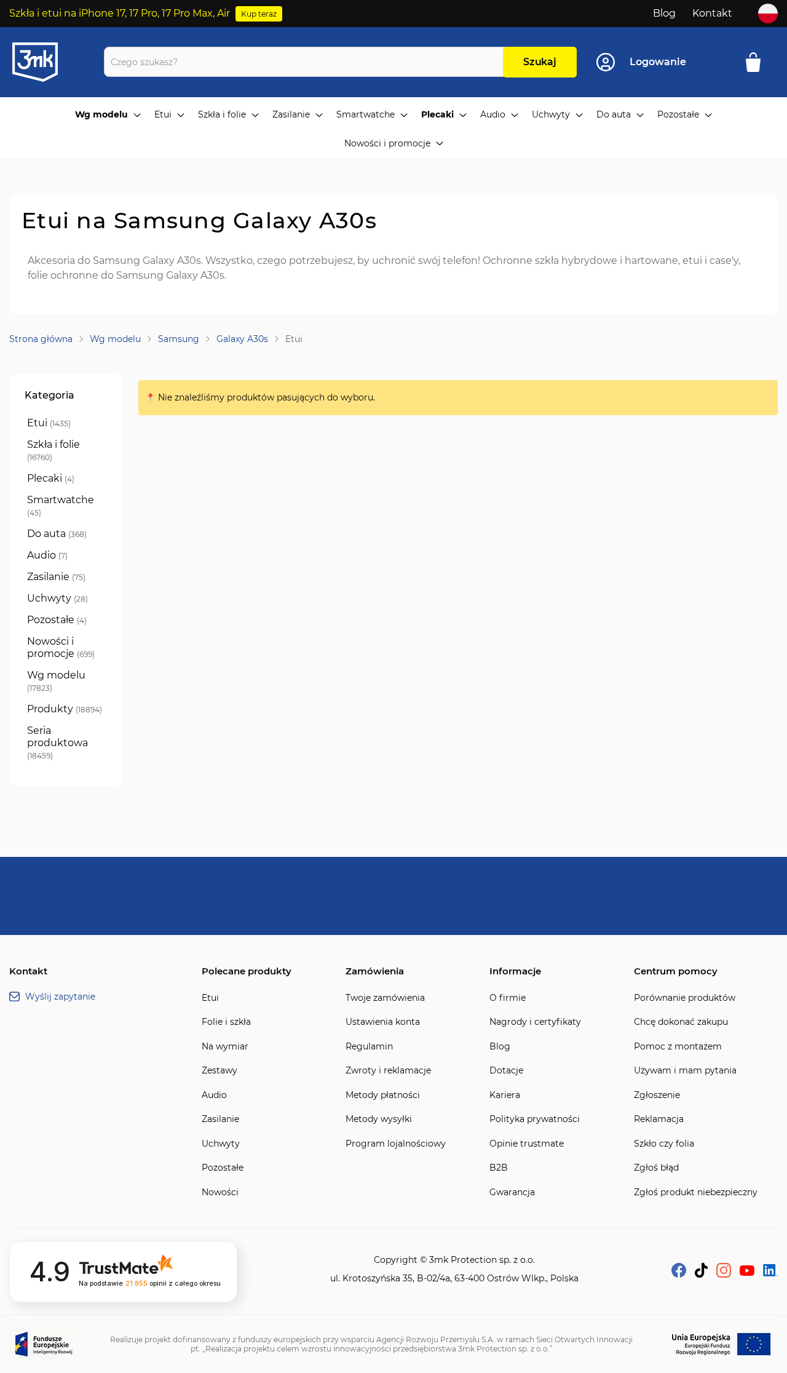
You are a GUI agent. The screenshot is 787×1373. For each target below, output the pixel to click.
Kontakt (712, 13)
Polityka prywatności (534, 1119)
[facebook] (678, 1274)
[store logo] (46, 62)
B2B (498, 1168)
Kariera (504, 1095)
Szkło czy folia (664, 1144)
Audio (214, 1095)
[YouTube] (747, 1272)
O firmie (507, 998)
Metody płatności (383, 1095)
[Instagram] (723, 1274)
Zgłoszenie (657, 1095)
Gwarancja (512, 1192)
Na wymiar (225, 1046)
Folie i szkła (226, 1022)
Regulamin (369, 1046)
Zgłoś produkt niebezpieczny (695, 1192)
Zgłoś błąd (656, 1168)
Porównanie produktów (684, 998)
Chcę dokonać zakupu (681, 1022)
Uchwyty (221, 1144)
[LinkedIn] (770, 1273)
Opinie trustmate (526, 1144)
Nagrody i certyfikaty (535, 1022)
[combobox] (306, 62)
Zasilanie (220, 1119)
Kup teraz (259, 13)
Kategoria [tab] (49, 395)
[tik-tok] (701, 1274)
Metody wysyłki (379, 1119)
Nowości (220, 1192)
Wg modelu (115, 338)
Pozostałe (222, 1168)
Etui (210, 998)
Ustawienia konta (383, 1022)
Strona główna (41, 338)
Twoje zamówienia (385, 998)
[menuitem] (108, 115)
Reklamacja (659, 1119)
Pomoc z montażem (678, 1046)
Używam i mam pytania (685, 1070)
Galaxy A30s (242, 338)
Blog (664, 13)
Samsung (178, 338)
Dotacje (506, 1070)
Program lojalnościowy (396, 1144)
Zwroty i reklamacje (388, 1070)
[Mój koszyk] (757, 62)
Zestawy (219, 1070)
